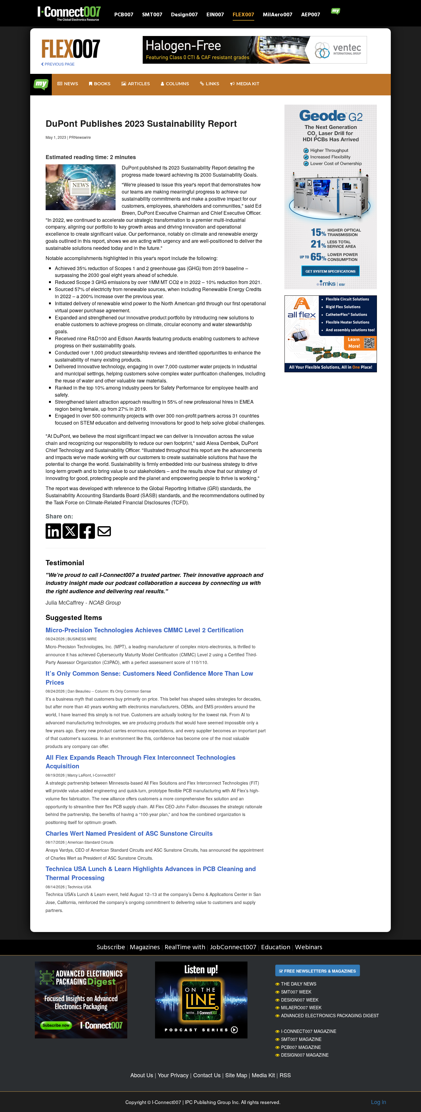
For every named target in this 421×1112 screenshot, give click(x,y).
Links (212, 83)
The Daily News (298, 984)
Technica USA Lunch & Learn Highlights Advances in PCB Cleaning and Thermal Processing (151, 873)
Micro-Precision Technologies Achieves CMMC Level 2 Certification (144, 629)
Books (102, 83)
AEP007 (310, 15)
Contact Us (207, 1075)
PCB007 (123, 15)
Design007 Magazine (305, 1055)
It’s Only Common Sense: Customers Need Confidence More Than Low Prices (149, 677)
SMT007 (152, 15)
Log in (378, 1102)
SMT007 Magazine (301, 1039)
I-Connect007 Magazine (308, 1031)
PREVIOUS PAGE (59, 63)
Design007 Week (299, 1000)
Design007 (184, 15)
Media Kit (263, 1075)
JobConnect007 (233, 947)
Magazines (145, 947)
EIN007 (215, 15)
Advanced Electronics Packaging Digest (330, 1015)
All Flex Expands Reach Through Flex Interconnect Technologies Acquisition (140, 761)
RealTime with (185, 947)
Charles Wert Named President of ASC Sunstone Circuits (129, 833)
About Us (141, 1075)
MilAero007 (277, 15)
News (71, 83)
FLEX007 (243, 15)
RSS (285, 1075)
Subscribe (110, 947)
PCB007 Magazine (301, 1047)
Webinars (308, 947)
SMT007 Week (296, 992)
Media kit (248, 83)
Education (275, 947)
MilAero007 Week (301, 1007)
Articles (139, 83)
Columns (177, 83)
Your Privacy (173, 1075)
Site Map (236, 1075)
